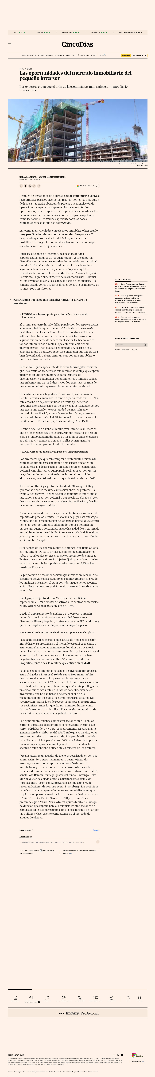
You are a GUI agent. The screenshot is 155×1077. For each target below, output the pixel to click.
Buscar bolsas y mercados (127, 338)
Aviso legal (17, 1072)
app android (139, 1001)
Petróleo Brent (67, 32)
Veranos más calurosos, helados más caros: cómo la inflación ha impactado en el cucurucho (130, 319)
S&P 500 (40, 32)
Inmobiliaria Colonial (26, 842)
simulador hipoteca (31, 1001)
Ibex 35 (15, 32)
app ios (128, 1001)
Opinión (93, 55)
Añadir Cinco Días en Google (89, 186)
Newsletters (83, 1072)
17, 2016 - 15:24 (32, 179)
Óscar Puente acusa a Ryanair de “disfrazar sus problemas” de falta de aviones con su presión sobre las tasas (130, 287)
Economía (49, 55)
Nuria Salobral (28, 177)
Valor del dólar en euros (127, 32)
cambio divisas (80, 1001)
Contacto (10, 1072)
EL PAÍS (101, 54)
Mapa (74, 1072)
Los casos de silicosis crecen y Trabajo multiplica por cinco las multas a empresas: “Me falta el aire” (130, 309)
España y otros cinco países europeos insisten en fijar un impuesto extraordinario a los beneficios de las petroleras (129, 299)
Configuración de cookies (40, 1072)
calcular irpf (15, 1001)
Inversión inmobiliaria (76, 842)
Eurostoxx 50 (95, 32)
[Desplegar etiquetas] (98, 842)
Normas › (96, 830)
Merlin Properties (42, 842)
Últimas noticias (83, 55)
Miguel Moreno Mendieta (52, 177)
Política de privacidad (55, 1072)
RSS (78, 1072)
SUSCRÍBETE (126, 55)
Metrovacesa (55, 842)
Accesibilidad (67, 1072)
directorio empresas (95, 1001)
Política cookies (26, 1072)
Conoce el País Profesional (77, 1013)
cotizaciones (111, 1001)
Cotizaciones (59, 55)
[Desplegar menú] (9, 44)
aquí (70, 853)
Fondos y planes (70, 55)
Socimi (64, 842)
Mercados (41, 55)
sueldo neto (47, 1001)
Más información (25, 853)
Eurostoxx (125, 350)
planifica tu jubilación (63, 1001)
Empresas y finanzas (29, 55)
